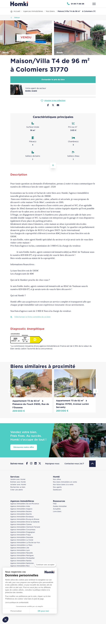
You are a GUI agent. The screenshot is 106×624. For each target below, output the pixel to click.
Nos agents (57, 487)
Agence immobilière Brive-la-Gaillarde (24, 522)
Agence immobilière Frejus (20, 535)
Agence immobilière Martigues (22, 555)
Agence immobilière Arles (20, 506)
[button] (5, 619)
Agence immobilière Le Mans (21, 545)
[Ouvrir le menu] (94, 4)
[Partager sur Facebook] (48, 105)
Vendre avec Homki (17, 479)
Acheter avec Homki (18, 484)
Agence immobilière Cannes (21, 524)
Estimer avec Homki (18, 482)
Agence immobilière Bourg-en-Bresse (24, 519)
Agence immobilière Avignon (21, 509)
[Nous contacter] (57, 105)
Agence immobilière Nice (19, 566)
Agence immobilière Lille (19, 548)
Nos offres (57, 479)
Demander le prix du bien (53, 79)
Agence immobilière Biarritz (21, 514)
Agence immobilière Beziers (21, 511)
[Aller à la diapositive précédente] (10, 391)
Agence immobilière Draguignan (22, 532)
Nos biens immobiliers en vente (65, 482)
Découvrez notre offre (23, 447)
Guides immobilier (60, 506)
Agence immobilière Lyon (20, 550)
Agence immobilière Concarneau (22, 529)
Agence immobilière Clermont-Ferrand (25, 527)
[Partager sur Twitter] (53, 105)
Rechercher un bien (17, 487)
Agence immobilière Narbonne (22, 563)
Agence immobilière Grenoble (21, 537)
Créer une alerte (16, 490)
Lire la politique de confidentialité (16, 602)
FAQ (54, 504)
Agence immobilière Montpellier (22, 558)
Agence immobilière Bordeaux (22, 516)
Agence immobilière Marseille (21, 553)
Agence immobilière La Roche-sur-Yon (25, 542)
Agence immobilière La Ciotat (21, 540)
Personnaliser (16, 611)
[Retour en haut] (92, 463)
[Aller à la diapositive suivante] (95, 391)
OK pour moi (43, 611)
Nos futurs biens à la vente (63, 484)
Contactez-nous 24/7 (74, 464)
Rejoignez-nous (52, 464)
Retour (17, 17)
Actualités (57, 509)
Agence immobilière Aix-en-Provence (24, 504)
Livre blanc (57, 511)
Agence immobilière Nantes (20, 560)
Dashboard (57, 490)
